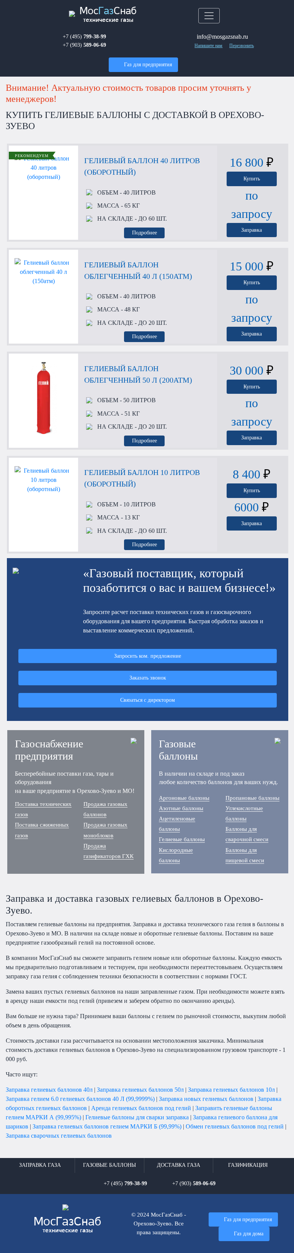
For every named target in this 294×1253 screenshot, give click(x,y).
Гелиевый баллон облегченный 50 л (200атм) (138, 374)
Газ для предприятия (148, 64)
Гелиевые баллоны (182, 839)
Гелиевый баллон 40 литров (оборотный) (142, 166)
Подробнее (144, 232)
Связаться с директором (147, 700)
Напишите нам (208, 45)
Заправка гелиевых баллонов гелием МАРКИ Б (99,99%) (107, 1126)
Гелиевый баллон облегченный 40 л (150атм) (138, 270)
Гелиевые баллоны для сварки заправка (137, 1117)
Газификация (248, 1165)
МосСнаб (108, 15)
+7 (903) (84, 45)
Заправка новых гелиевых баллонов (206, 1099)
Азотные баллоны (181, 808)
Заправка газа (40, 1165)
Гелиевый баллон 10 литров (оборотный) (142, 478)
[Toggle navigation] (209, 15)
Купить (251, 178)
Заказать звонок (147, 678)
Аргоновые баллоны (184, 798)
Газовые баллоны (109, 1165)
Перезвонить (241, 45)
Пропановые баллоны (252, 798)
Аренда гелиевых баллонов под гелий (141, 1108)
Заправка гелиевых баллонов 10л (231, 1089)
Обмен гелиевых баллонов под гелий (235, 1126)
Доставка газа (178, 1165)
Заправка (251, 230)
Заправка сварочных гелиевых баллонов (59, 1135)
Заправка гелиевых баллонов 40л (49, 1089)
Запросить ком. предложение (147, 656)
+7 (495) (84, 36)
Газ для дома (248, 1233)
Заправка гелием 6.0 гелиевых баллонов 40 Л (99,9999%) (80, 1099)
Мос (67, 1225)
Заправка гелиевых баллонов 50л (140, 1089)
